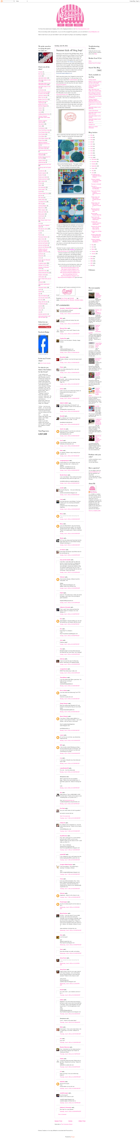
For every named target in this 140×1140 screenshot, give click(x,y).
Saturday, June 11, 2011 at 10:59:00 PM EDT (70, 1111)
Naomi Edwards (64, 716)
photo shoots (41, 239)
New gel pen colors (42, 228)
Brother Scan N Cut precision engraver (43, 105)
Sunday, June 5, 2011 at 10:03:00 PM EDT (70, 654)
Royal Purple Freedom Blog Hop (96, 214)
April (93, 247)
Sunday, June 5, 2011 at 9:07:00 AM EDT (69, 455)
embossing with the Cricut (44, 150)
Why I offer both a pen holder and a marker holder (95, 90)
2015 (91, 148)
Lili (61, 1071)
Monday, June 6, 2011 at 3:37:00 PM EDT (70, 763)
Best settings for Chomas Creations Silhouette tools (95, 93)
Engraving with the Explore (44, 167)
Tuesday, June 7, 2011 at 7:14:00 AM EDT (70, 849)
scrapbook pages (42, 263)
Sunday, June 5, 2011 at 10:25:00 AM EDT (70, 509)
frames (40, 185)
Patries (61, 367)
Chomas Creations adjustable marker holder (44, 117)
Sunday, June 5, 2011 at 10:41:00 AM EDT (70, 533)
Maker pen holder (42, 211)
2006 (91, 265)
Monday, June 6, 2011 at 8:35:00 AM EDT (70, 711)
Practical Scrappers (61, 84)
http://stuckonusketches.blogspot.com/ (70, 272)
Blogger (73, 1136)
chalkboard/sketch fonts (44, 114)
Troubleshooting (42, 303)
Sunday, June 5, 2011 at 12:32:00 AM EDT (70, 313)
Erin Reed (62, 808)
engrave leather (42, 160)
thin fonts (40, 299)
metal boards (41, 216)
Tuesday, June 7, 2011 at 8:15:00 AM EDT (70, 859)
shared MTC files (42, 270)
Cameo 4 (40, 110)
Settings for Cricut (42, 265)
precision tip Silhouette (43, 247)
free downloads (41, 187)
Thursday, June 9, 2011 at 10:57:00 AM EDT (70, 1034)
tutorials (40, 306)
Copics (40, 126)
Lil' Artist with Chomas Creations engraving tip (96, 223)
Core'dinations (41, 128)
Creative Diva (63, 338)
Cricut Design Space (43, 132)
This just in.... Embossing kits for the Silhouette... (96, 187)
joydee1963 (63, 854)
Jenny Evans (63, 958)
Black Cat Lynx (42, 97)
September (94, 166)
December (94, 159)
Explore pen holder (42, 177)
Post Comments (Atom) (66, 1124)
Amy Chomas (93, 492)
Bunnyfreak (63, 357)
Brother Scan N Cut (43, 99)
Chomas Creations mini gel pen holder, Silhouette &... (96, 241)
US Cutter (40, 308)
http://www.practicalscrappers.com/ (70, 267)
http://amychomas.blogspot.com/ (66, 277)
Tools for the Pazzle (93, 110)
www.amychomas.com (62, 94)
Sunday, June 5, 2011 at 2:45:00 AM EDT (69, 362)
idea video (40, 197)
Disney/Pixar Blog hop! (98, 359)
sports (39, 289)
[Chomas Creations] (43, 352)
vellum (39, 310)
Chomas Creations (42, 334)
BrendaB (62, 416)
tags (39, 293)
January (94, 253)
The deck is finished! (96, 184)
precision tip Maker (42, 245)
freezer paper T (42, 189)
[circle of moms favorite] (44, 363)
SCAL (39, 258)
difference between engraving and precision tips (44, 144)
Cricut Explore (41, 134)
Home (70, 1121)
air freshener (41, 90)
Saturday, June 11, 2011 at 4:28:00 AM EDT (70, 1088)
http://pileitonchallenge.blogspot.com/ (70, 270)
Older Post (82, 1121)
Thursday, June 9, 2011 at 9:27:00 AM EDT (70, 1022)
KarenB (62, 989)
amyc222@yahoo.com (94, 31)
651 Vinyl (40, 74)
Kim (61, 628)
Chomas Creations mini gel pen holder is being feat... (96, 180)
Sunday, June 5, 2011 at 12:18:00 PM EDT (70, 555)
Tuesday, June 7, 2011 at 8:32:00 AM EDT (70, 874)
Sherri (61, 949)
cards (39, 112)
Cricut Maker (41, 136)
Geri (61, 618)
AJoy (61, 935)
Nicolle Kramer (63, 475)
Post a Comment (62, 1114)
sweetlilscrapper (64, 1093)
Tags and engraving (43, 295)
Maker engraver (42, 209)
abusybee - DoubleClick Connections (69, 308)
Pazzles (40, 234)
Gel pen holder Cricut (43, 193)
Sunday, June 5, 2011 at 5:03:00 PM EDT (69, 624)
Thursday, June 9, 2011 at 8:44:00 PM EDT (70, 1067)
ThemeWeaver (63, 677)
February (94, 251)
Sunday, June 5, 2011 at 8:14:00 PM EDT (69, 644)
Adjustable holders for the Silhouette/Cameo (44, 84)
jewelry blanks (41, 199)
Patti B (61, 592)
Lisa (61, 758)
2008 (91, 261)
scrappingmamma (64, 460)
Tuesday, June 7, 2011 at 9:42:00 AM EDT (70, 888)
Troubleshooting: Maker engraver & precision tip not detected (98, 422)
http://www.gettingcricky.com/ (70, 274)
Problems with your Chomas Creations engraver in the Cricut (43, 250)
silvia (61, 640)
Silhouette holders (79, 300)
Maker (95, 53)
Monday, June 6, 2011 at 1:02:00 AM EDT (70, 685)
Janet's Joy (63, 429)
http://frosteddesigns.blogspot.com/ (70, 275)
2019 (91, 139)
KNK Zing (40, 203)
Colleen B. (62, 822)
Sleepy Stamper (64, 703)
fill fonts (40, 183)
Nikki (61, 318)
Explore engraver (42, 173)
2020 (91, 137)
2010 (91, 256)
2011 (91, 157)
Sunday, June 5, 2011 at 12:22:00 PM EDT (70, 572)
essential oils (41, 170)
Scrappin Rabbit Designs (66, 864)
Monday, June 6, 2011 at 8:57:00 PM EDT (70, 803)
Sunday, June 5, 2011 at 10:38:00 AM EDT (70, 519)
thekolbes (62, 1081)
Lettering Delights (42, 205)
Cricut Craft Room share (44, 130)
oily (39, 232)
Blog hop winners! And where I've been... (95, 210)
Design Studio (41, 140)
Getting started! (92, 79)
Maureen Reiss (63, 328)
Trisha (61, 878)
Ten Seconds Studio (43, 297)
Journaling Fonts (42, 201)
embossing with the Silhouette (67, 300)
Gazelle (40, 191)
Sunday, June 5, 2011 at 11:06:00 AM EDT (70, 545)
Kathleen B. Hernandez (65, 1107)
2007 (91, 263)
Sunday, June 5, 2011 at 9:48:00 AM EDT (69, 494)
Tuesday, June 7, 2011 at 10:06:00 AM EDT (70, 897)
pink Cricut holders (42, 241)
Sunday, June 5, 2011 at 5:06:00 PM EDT (69, 635)
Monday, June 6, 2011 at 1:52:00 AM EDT (70, 698)
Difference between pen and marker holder (43, 147)
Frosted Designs (73, 79)
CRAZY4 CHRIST (64, 403)
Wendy (62, 538)
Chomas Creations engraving (42, 121)
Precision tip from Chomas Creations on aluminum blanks (98, 439)
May (93, 244)
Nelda (61, 1027)
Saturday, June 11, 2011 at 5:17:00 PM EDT (70, 1102)
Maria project (41, 214)
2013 (91, 153)
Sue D (61, 440)
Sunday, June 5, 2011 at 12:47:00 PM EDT (70, 602)
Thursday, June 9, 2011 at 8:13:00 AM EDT (70, 995)
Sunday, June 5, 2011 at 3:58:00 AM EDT (69, 372)
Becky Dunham (63, 913)
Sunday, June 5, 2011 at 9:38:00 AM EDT (69, 483)
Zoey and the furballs (65, 559)
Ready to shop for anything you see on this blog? (95, 82)
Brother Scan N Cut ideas (95, 63)
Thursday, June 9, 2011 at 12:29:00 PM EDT (70, 1042)
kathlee (62, 999)
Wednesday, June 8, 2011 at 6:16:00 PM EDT (70, 953)
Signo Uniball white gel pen (44, 278)
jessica (61, 388)
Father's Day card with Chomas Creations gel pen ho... (96, 198)
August (93, 168)
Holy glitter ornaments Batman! (97, 374)
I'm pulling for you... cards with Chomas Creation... (96, 176)
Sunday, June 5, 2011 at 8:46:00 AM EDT (69, 424)
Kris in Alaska (63, 690)
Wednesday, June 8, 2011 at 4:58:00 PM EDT (70, 944)
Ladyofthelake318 (64, 768)
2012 (91, 155)
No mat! (40, 230)
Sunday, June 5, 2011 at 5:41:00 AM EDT (69, 384)
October (94, 163)
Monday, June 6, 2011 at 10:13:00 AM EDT (70, 740)
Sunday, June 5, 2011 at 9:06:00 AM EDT (69, 446)
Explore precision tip (43, 179)
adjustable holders (42, 78)
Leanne (62, 735)
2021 (91, 135)
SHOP (60, 25)
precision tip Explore (43, 243)
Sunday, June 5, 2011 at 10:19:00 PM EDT (70, 664)
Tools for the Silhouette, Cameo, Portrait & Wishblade (94, 86)
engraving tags (41, 162)
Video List (91, 122)
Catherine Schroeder (65, 607)
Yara (61, 648)
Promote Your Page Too (43, 354)
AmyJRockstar (63, 835)
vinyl (39, 312)
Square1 (40, 291)
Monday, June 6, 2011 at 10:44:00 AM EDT (70, 753)
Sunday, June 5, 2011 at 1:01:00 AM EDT (69, 323)
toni (61, 1038)
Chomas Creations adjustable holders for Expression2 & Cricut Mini (95, 101)
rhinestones (41, 255)
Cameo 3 (40, 108)
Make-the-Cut (41, 207)
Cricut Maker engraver (43, 138)
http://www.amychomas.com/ (82, 28)
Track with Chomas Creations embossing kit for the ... (96, 192)
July (93, 170)
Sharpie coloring (42, 274)
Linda (61, 499)
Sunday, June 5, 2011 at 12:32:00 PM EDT (70, 588)
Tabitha (62, 1058)
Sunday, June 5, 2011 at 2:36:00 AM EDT (69, 352)
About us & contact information (93, 127)
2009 (91, 258)
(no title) (97, 406)
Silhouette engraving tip (43, 284)
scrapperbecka (63, 669)
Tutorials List (92, 124)
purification (41, 253)
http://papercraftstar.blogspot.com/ (70, 269)
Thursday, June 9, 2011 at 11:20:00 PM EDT (70, 1077)
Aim (61, 792)
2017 (91, 144)
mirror (39, 223)
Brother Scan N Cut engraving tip (43, 102)
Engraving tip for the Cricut (44, 164)
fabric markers (41, 181)
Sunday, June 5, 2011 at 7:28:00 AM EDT (69, 398)
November (94, 161)
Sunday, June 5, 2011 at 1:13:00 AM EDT (69, 333)
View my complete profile (94, 510)
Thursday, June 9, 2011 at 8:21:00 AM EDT (70, 1013)
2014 (91, 150)
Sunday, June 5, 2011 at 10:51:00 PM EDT (70, 673)
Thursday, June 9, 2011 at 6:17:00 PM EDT (70, 1054)
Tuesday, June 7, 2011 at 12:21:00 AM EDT (70, 818)
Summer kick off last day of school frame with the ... (96, 228)
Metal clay (40, 218)
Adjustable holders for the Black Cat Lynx (95, 113)
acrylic (39, 76)
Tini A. (61, 377)
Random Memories (64, 1047)
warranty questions (42, 314)
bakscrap (62, 658)
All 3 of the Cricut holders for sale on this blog (44, 92)
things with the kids (42, 301)
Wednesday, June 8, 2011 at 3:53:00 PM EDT (70, 930)
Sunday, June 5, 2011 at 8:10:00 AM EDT (69, 411)
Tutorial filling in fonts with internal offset (98, 345)
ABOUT (69, 25)
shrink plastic (41, 276)
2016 (91, 146)
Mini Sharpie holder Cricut (44, 220)
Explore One (41, 175)
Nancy (61, 513)
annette (62, 487)
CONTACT (78, 25)
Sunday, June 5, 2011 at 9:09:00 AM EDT (69, 470)
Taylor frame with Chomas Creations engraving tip (96, 218)
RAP (61, 745)
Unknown (62, 577)
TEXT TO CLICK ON (65, 816)
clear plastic (41, 124)
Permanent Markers (43, 237)
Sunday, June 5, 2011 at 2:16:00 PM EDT (69, 614)
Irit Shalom (63, 549)
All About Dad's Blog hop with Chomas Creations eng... (96, 236)
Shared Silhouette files (43, 272)
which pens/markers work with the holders (44, 317)
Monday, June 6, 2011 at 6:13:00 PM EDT (70, 772)
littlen (61, 450)
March (93, 249)
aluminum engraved (43, 95)
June (93, 172)
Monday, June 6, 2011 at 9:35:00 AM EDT (70, 730)
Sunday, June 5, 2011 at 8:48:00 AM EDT (69, 435)
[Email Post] (77, 298)
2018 (91, 142)
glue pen (40, 195)
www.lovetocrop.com (69, 800)
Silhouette (40, 282)
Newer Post (58, 1121)
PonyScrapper (63, 902)
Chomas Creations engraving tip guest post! (98, 295)
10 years (40, 71)
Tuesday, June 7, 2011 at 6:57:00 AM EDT (70, 831)
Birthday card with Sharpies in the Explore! (98, 311)
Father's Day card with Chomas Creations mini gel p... (96, 204)
